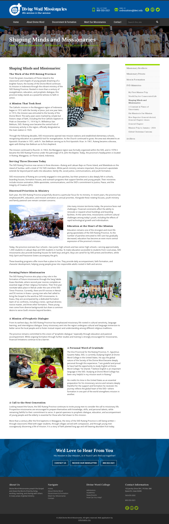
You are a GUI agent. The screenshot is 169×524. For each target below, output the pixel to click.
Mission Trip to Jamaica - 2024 (142, 128)
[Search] (157, 22)
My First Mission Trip (138, 92)
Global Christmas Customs (140, 132)
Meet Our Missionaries (95, 22)
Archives (130, 138)
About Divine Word (35, 22)
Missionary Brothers (136, 68)
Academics (90, 492)
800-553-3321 (103, 9)
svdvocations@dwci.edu (131, 9)
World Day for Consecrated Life (142, 96)
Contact (117, 22)
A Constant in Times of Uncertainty (138, 108)
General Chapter (135, 124)
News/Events (91, 495)
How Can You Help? (94, 497)
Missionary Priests (135, 73)
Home (16, 22)
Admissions (90, 490)
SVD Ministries (53, 45)
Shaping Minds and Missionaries (81, 45)
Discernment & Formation (64, 22)
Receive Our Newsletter (84, 463)
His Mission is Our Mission (140, 113)
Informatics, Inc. (84, 520)
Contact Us (60, 463)
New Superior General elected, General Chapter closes (142, 118)
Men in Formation (135, 79)
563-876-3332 (130, 495)
